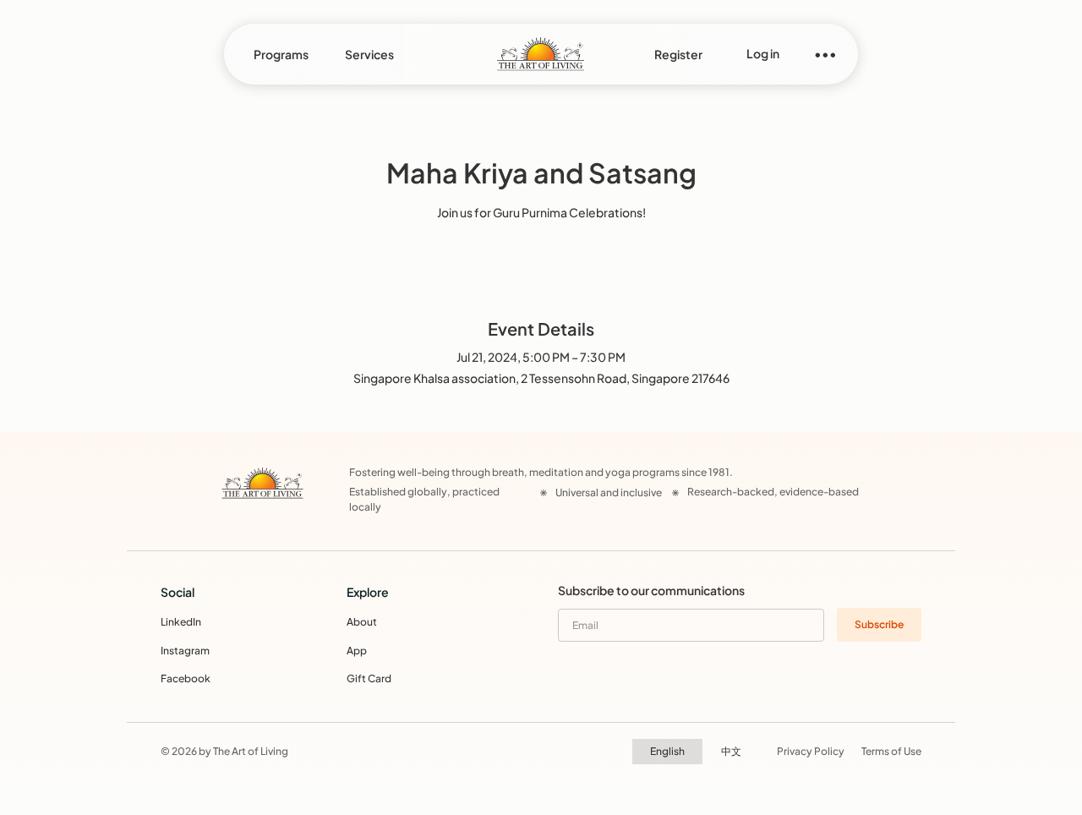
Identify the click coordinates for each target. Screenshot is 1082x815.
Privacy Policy (810, 751)
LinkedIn (181, 621)
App (357, 650)
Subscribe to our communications (651, 590)
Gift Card (369, 678)
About (362, 621)
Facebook (185, 678)
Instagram (185, 650)
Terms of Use (891, 751)
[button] (281, 54)
